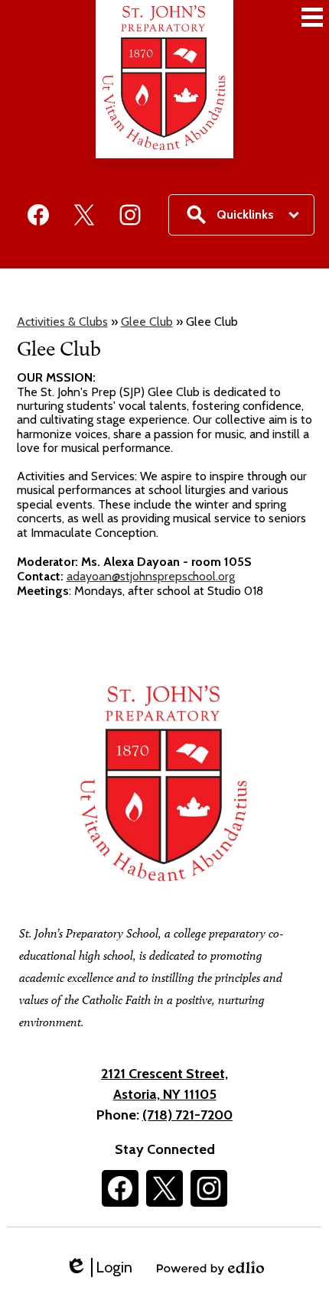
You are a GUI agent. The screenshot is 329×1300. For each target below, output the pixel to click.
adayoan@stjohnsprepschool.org (151, 576)
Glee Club (147, 321)
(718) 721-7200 (187, 1115)
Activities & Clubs (62, 321)
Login (98, 1267)
